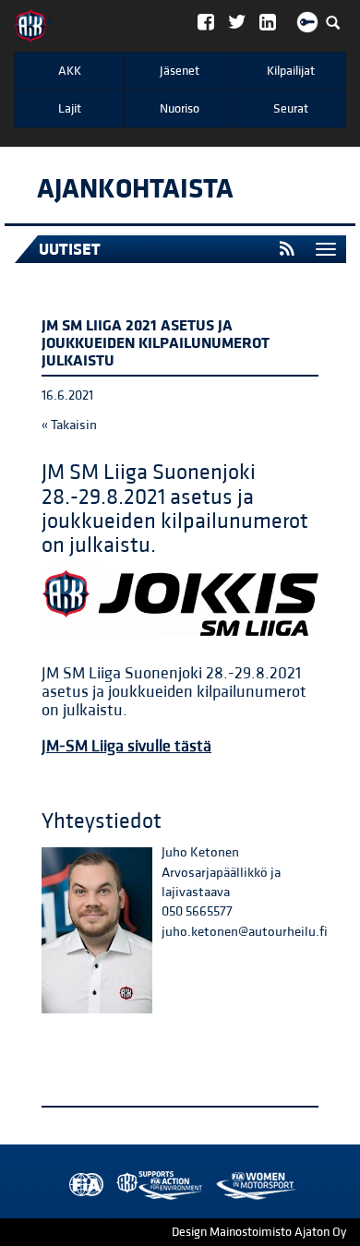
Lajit (69, 109)
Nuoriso (179, 109)
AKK (69, 71)
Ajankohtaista (135, 189)
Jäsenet (179, 71)
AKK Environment (119, 1185)
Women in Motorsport (155, 1185)
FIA (82, 1185)
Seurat (290, 109)
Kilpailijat (291, 71)
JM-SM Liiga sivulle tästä (126, 746)
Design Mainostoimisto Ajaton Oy (259, 1232)
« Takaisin (69, 425)
